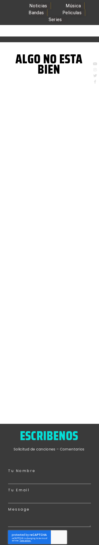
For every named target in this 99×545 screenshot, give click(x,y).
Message (19, 509)
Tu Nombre (22, 470)
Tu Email (18, 490)
